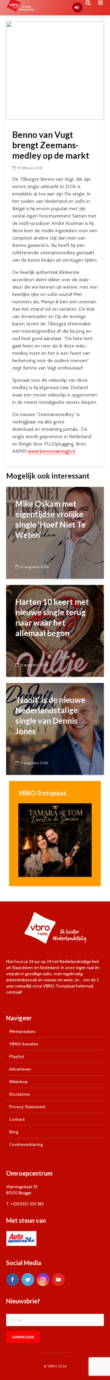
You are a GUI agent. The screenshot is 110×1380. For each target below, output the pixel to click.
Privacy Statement (27, 1106)
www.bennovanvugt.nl (51, 451)
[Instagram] (43, 1279)
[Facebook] (12, 1279)
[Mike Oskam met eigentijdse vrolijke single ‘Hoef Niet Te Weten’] (55, 532)
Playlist (16, 1056)
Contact (17, 1119)
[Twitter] (27, 1279)
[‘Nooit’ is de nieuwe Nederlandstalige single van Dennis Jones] (55, 728)
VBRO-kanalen (23, 1044)
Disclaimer (19, 1094)
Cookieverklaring (26, 1144)
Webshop (18, 1081)
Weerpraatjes (22, 1031)
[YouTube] (58, 1279)
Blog (13, 1132)
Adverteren (20, 1069)
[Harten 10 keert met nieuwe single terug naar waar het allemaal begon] (55, 630)
